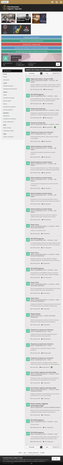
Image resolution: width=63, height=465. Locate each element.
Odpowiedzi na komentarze (10, 89)
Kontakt (42, 452)
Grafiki (5, 95)
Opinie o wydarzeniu (8, 121)
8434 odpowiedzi (48, 117)
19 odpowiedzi (46, 233)
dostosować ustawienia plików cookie (16, 461)
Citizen (49, 134)
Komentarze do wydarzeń (9, 118)
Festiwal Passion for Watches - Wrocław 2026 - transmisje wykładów (31, 48)
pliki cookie (23, 459)
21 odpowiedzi (46, 383)
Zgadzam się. (57, 458)
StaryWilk (45, 80)
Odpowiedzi (6, 80)
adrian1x (33, 80)
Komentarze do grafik (8, 98)
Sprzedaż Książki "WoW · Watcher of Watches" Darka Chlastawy (31, 51)
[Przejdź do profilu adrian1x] (28, 80)
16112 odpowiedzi (48, 103)
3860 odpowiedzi (49, 89)
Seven (44, 96)
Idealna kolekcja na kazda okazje (41, 146)
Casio (55, 96)
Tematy (5, 77)
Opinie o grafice (7, 101)
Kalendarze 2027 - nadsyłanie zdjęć (31, 44)
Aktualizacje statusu (8, 86)
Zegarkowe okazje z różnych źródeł (42, 79)
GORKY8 (45, 110)
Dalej (47, 73)
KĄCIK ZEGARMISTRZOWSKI (52, 407)
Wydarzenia (6, 115)
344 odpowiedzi (47, 157)
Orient (57, 110)
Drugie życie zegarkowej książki (31, 37)
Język (19, 452)
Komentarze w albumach (9, 106)
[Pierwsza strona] (26, 73)
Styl (25, 452)
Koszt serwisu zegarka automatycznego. (43, 372)
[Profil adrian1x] (58, 64)
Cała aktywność (7, 71)
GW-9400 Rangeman (37, 94)
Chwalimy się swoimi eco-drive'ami (42, 132)
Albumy (5, 104)
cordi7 (44, 148)
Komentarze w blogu (8, 130)
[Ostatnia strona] (50, 73)
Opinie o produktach (8, 136)
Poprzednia (31, 73)
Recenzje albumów (8, 109)
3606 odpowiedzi (47, 141)
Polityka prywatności (33, 452)
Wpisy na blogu (7, 127)
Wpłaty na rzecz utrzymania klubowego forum (31, 40)
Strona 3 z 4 (56, 73)
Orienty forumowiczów (38, 109)
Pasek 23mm (35, 225)
